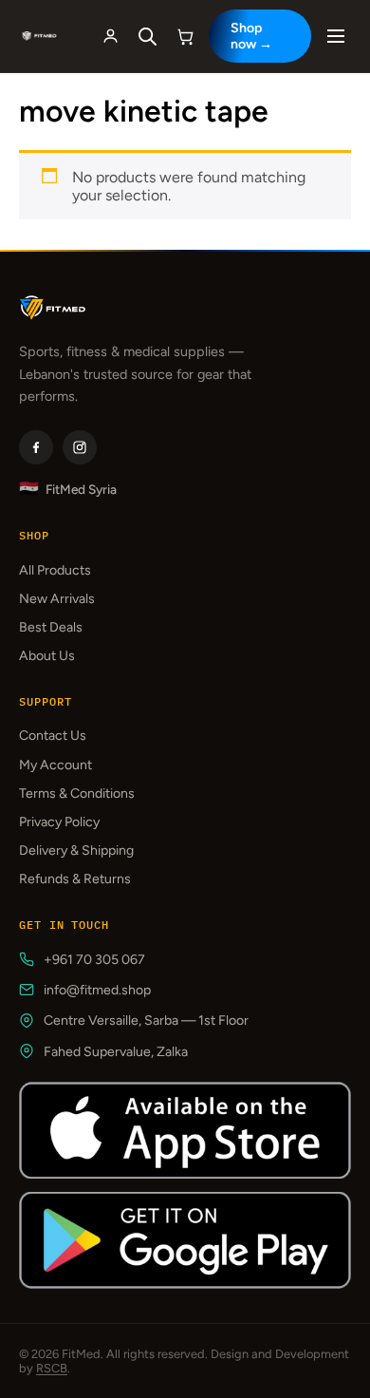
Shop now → (251, 36)
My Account (55, 765)
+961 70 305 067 (94, 960)
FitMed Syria (68, 489)
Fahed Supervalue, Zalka (116, 1052)
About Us (47, 656)
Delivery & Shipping (76, 850)
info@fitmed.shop (97, 990)
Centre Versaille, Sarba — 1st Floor (146, 1020)
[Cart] (186, 36)
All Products (55, 570)
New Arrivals (57, 599)
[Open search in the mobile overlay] (148, 37)
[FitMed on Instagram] (80, 447)
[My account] (111, 36)
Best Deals (51, 627)
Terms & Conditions (77, 793)
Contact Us (52, 735)
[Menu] (336, 36)
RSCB (51, 1368)
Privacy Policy (59, 822)
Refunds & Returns (75, 879)
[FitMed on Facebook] (36, 447)
